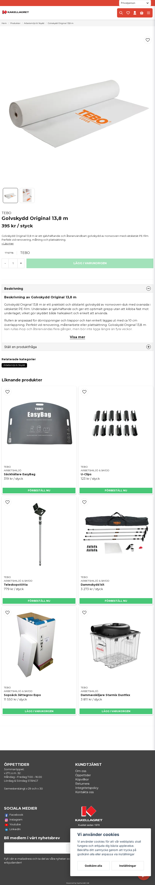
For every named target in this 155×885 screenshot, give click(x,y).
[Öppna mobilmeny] (148, 13)
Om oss (80, 771)
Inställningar (127, 865)
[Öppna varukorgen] (141, 13)
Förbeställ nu (39, 490)
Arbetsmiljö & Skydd (34, 23)
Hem (4, 23)
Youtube (15, 824)
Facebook (16, 814)
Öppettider (83, 775)
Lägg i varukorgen (39, 711)
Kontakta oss (84, 792)
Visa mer (77, 337)
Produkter (15, 23)
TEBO (6, 213)
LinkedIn (15, 829)
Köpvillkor (82, 779)
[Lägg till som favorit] (128, 13)
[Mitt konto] (134, 13)
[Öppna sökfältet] (121, 13)
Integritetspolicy (86, 788)
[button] (147, 40)
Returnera (82, 783)
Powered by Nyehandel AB (77, 883)
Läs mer (8, 243)
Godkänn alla (93, 865)
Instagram (15, 819)
